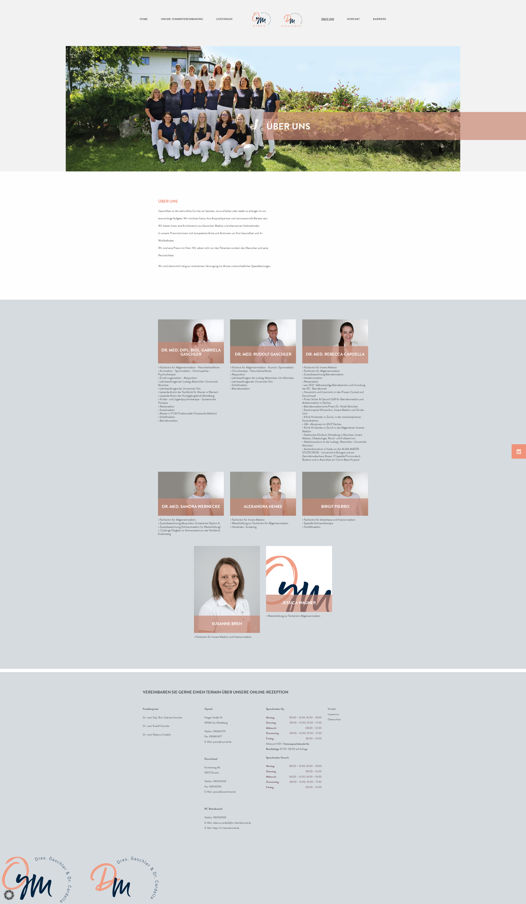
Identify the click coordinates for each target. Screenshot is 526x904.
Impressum (333, 714)
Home (144, 19)
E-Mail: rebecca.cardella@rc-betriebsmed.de (227, 823)
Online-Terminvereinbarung (182, 19)
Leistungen (224, 19)
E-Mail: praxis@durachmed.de (220, 792)
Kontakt (353, 19)
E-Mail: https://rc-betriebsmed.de (221, 828)
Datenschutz (334, 719)
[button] (9, 895)
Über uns (327, 19)
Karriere (379, 19)
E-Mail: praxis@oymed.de (217, 742)
